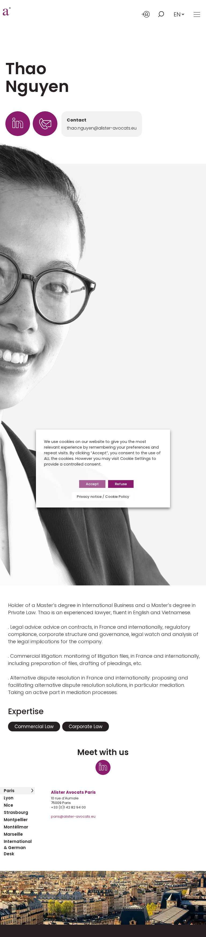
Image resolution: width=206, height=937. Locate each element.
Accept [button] (92, 484)
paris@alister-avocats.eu (73, 816)
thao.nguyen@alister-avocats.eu (102, 128)
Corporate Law (85, 726)
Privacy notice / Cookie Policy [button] (103, 496)
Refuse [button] (121, 484)
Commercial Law (34, 726)
